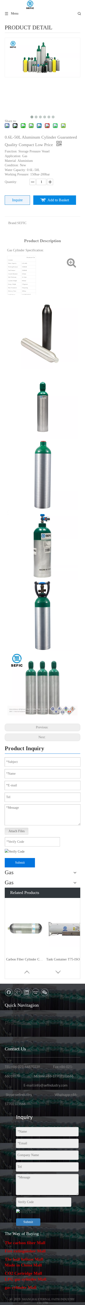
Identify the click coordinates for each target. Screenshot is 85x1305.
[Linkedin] (26, 992)
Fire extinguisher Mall (25, 1251)
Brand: (12, 223)
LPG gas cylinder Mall (25, 1279)
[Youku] (35, 992)
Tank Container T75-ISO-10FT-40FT (65, 959)
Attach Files (16, 831)
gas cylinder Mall (20, 1287)
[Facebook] (9, 992)
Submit (20, 862)
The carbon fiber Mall (25, 1242)
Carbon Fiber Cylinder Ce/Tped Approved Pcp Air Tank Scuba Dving (25, 959)
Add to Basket (58, 200)
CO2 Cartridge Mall (23, 1273)
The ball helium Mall (24, 1259)
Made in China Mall (23, 1265)
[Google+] (17, 992)
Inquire (17, 200)
